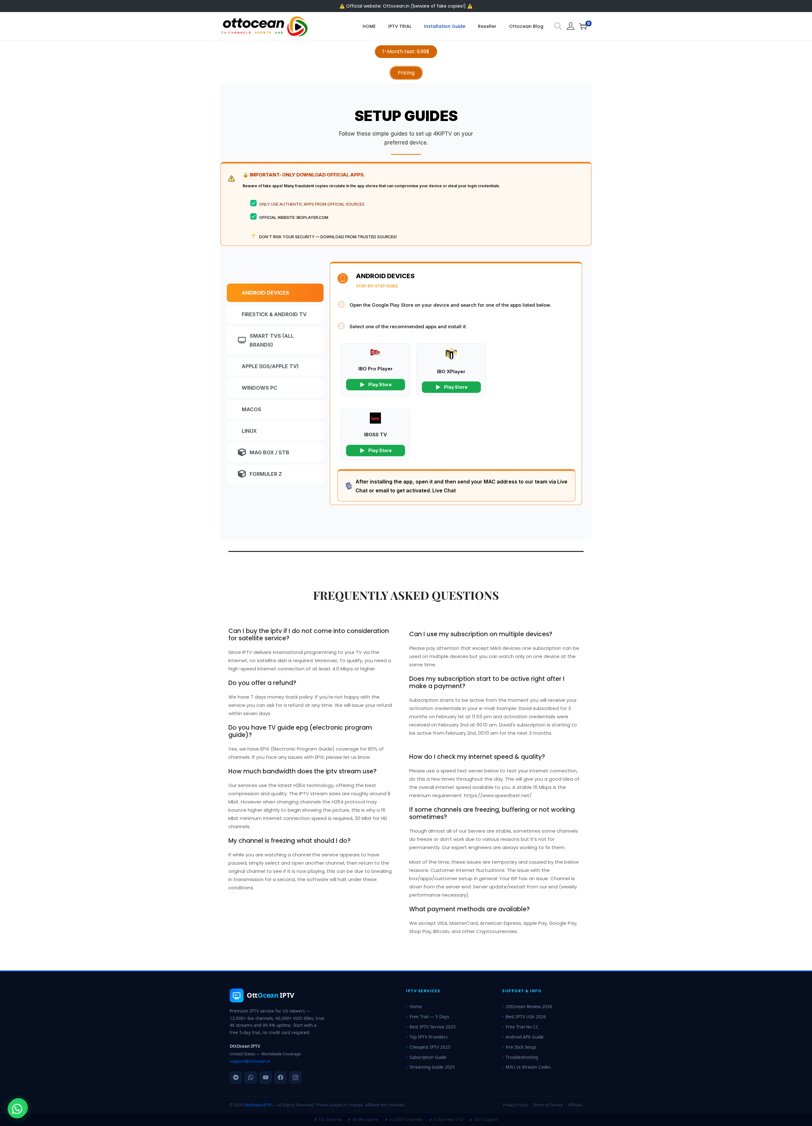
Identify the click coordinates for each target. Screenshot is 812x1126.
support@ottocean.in (250, 1061)
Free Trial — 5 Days (429, 1017)
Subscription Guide (428, 1057)
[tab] (275, 293)
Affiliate (575, 1105)
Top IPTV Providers (428, 1037)
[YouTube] (265, 1078)
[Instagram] (295, 1078)
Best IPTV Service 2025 (432, 1027)
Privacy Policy (515, 1105)
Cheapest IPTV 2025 (429, 1047)
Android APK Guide (525, 1037)
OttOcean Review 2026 (529, 1006)
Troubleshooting (522, 1057)
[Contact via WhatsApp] (17, 1108)
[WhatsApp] (251, 1078)
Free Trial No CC (522, 1027)
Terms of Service (548, 1105)
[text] (406, 138)
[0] (583, 26)
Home (415, 1006)
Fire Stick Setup (521, 1047)
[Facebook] (280, 1078)
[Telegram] (236, 1078)
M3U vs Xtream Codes (528, 1067)
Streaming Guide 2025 (432, 1067)
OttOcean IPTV (258, 1105)
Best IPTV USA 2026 (526, 1017)
